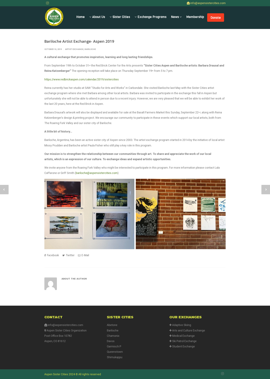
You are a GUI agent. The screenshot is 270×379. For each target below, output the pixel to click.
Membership (195, 17)
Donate (215, 18)
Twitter (70, 255)
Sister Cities (121, 17)
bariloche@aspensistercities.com (97, 173)
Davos (111, 341)
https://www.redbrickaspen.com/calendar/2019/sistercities (81, 79)
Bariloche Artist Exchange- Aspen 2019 (79, 41)
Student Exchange (183, 346)
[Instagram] (47, 3)
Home (80, 17)
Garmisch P (114, 346)
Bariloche (90, 49)
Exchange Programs (151, 17)
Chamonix (113, 335)
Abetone (112, 325)
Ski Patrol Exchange (184, 341)
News (175, 17)
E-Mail (85, 255)
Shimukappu (114, 357)
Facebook (52, 255)
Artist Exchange (74, 49)
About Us (98, 17)
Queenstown (115, 351)
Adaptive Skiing (181, 325)
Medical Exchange (183, 335)
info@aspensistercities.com (208, 3)
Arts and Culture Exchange (188, 330)
